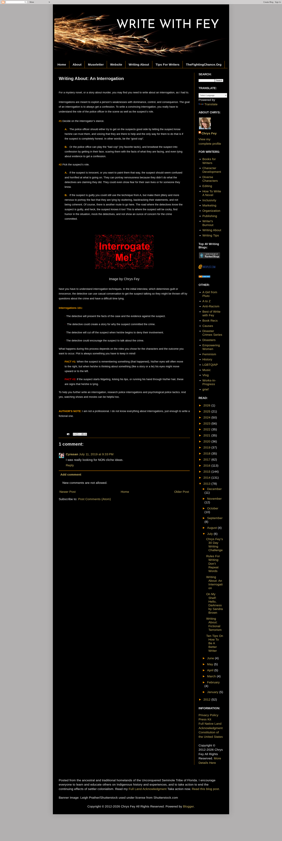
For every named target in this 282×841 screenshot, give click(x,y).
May (210, 664)
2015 (207, 471)
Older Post (181, 491)
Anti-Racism (210, 306)
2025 (207, 411)
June (211, 658)
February (213, 682)
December (214, 489)
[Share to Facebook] (82, 434)
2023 (207, 423)
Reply (70, 465)
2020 (207, 441)
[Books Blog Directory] (204, 276)
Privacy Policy (208, 715)
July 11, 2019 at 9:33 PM (96, 454)
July (210, 533)
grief (205, 389)
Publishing (209, 216)
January (213, 692)
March (212, 676)
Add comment (70, 474)
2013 (207, 483)
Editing (207, 186)
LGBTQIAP (210, 364)
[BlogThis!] (77, 434)
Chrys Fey (209, 133)
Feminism (209, 354)
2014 (207, 477)
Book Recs (210, 320)
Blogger (188, 806)
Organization (211, 210)
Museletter (96, 64)
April (210, 670)
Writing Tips (210, 235)
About (77, 64)
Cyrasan (72, 454)
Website (116, 64)
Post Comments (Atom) (94, 499)
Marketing (209, 205)
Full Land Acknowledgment (148, 789)
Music (206, 370)
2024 (207, 417)
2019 (207, 447)
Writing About (139, 64)
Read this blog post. (206, 789)
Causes (207, 325)
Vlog (205, 375)
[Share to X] (79, 434)
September (215, 518)
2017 (207, 459)
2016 (207, 465)
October (212, 508)
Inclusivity (209, 200)
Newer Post (67, 491)
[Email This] (74, 434)
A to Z (206, 301)
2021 (207, 435)
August (212, 527)
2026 (207, 405)
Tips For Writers (167, 64)
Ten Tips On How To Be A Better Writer (214, 643)
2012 (207, 699)
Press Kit (205, 719)
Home (61, 64)
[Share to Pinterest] (85, 434)
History (207, 359)
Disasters (209, 340)
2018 (207, 453)
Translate (211, 104)
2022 (207, 429)
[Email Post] (68, 434)
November (214, 498)
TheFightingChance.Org (203, 64)
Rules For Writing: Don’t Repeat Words (213, 563)
